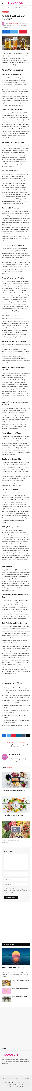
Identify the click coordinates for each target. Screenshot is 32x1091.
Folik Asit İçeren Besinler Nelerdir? (12, 840)
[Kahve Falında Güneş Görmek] (16, 956)
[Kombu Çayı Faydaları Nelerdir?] (16, 43)
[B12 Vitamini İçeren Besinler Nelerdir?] (16, 780)
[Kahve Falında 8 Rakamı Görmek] (6, 991)
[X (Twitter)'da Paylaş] (14, 31)
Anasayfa (7, 1082)
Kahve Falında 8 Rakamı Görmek (20, 989)
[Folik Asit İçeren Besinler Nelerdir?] (16, 829)
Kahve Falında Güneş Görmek (13, 967)
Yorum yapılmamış (21, 25)
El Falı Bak (20, 1084)
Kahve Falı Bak (16, 1082)
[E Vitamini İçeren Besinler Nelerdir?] (16, 804)
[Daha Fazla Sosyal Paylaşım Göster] (28, 31)
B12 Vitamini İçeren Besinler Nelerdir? (13, 791)
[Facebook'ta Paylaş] (6, 31)
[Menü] (3, 3)
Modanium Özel (13, 23)
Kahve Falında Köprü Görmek (19, 997)
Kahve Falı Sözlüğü (11, 1084)
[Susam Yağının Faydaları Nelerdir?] (6, 983)
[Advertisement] (16, 923)
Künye (26, 1084)
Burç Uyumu (25, 1082)
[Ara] (29, 3)
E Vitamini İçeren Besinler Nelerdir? (13, 815)
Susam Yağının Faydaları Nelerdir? (20, 981)
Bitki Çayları (5, 12)
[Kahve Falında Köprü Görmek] (6, 999)
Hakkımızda (12, 1086)
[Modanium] (16, 2)
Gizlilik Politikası (21, 1086)
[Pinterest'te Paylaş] (23, 31)
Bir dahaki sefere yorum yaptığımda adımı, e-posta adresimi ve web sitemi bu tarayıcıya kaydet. (15, 890)
